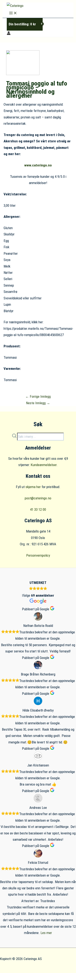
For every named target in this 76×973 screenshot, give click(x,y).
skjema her (33, 487)
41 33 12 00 (38, 509)
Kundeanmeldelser (44, 465)
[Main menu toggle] (13, 13)
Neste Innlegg (38, 403)
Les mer (46, 933)
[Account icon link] (9, 34)
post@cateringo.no (38, 498)
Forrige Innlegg (38, 396)
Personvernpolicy (38, 555)
